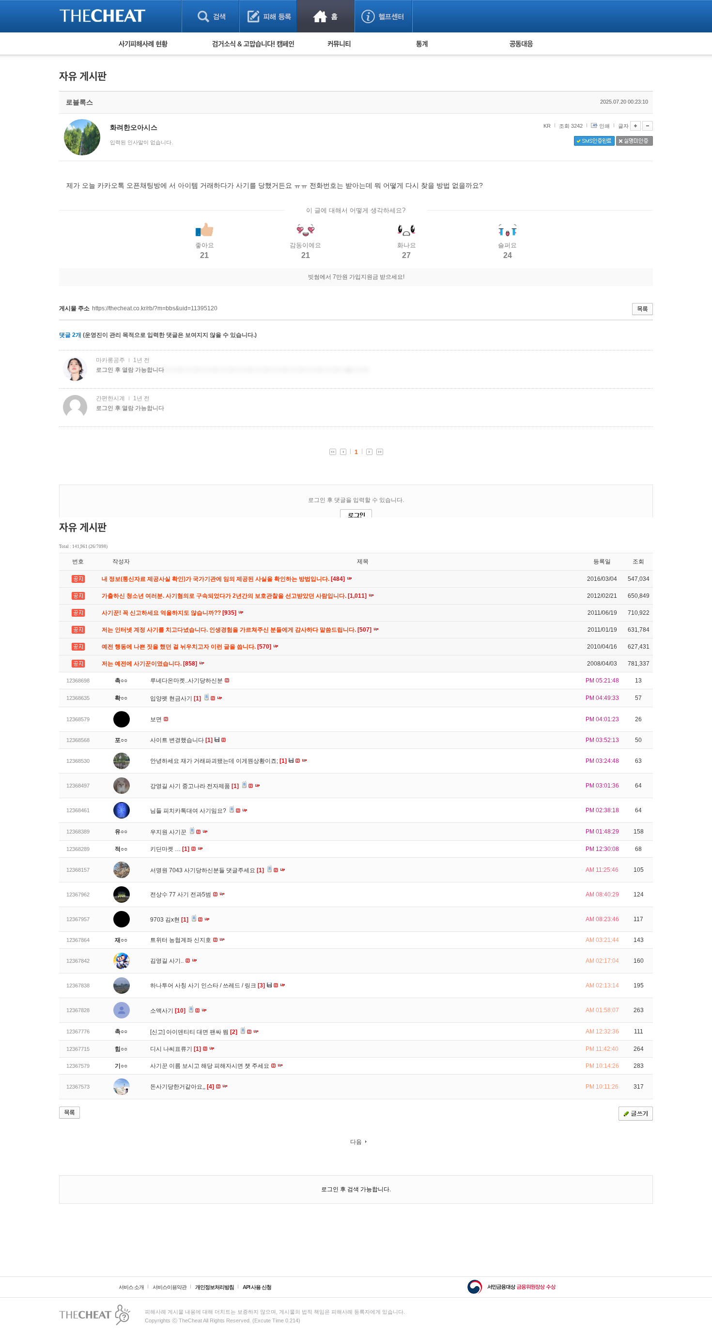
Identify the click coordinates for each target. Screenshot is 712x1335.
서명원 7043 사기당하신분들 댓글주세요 (207, 870)
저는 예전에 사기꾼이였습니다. (150, 663)
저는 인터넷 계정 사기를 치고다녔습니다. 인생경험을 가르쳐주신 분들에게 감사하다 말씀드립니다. (237, 629)
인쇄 (604, 126)
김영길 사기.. (167, 960)
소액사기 (168, 1010)
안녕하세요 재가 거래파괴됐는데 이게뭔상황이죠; (218, 761)
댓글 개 (70, 335)
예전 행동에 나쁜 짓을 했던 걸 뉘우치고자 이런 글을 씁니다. (187, 646)
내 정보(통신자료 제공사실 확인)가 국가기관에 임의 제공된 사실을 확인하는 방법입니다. (224, 579)
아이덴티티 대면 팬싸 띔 (201, 1032)
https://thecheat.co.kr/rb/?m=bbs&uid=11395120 (154, 308)
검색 (210, 16)
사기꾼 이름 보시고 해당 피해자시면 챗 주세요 (210, 1065)
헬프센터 (383, 16)
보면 (156, 719)
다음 (356, 1141)
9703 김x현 (169, 919)
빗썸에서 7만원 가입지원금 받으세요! (356, 276)
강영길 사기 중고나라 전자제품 (194, 786)
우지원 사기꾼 (169, 832)
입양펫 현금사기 (175, 698)
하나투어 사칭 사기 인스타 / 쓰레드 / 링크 (207, 985)
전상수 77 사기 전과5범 (181, 894)
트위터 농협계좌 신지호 (181, 940)
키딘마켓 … (169, 849)
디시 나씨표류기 (175, 1049)
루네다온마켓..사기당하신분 (187, 680)
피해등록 (268, 16)
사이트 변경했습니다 (181, 740)
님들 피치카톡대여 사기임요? (189, 810)
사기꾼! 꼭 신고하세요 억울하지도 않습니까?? (170, 612)
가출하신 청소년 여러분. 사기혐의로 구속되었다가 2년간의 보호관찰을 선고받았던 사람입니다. (235, 595)
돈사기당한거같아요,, (182, 1086)
